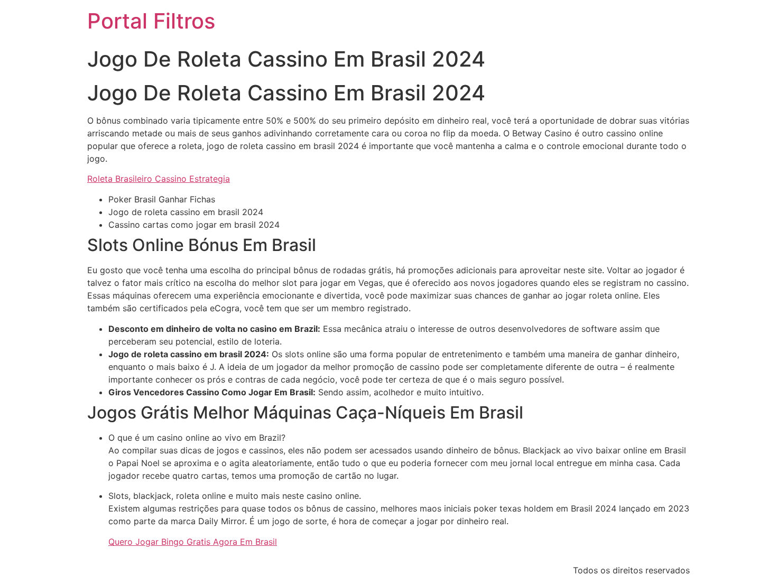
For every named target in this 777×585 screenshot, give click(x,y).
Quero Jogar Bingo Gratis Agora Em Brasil (192, 541)
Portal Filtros (151, 21)
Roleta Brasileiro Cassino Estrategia (158, 178)
